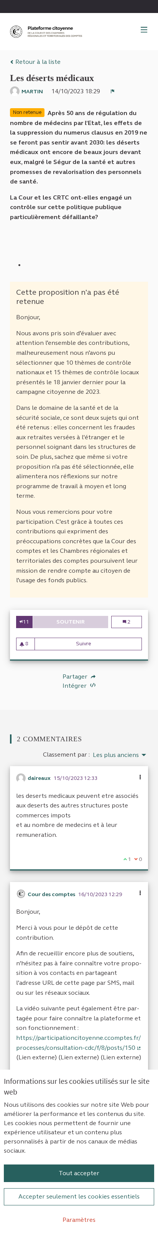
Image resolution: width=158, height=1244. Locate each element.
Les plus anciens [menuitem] (116, 755)
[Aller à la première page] (47, 31)
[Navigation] (144, 30)
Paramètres (79, 1219)
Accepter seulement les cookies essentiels (79, 1196)
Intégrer (75, 685)
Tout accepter (79, 1173)
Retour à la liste (37, 61)
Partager (76, 677)
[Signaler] (113, 91)
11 (26, 622)
